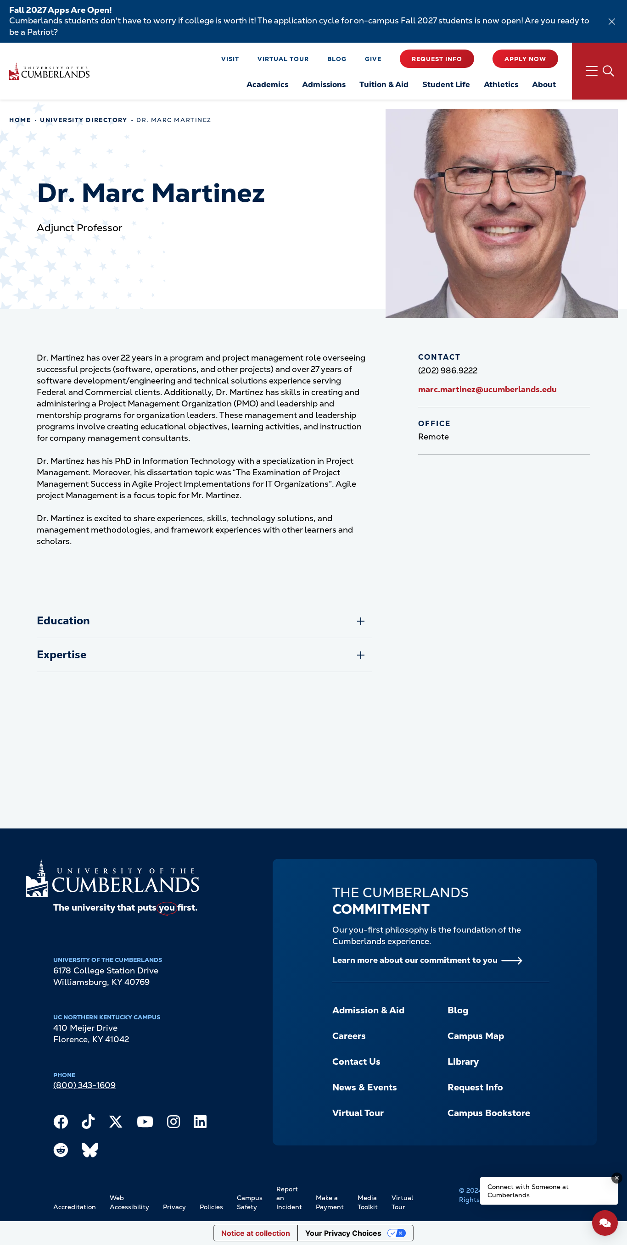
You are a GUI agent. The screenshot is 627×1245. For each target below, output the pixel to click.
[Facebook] (60, 1124)
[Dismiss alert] (612, 21)
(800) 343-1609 (84, 1085)
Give (373, 59)
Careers (349, 1036)
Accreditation (74, 1207)
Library (463, 1061)
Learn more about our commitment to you (415, 960)
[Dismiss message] (616, 1178)
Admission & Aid (368, 1010)
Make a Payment (330, 1202)
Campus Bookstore (489, 1113)
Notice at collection (255, 1233)
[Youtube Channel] (145, 1124)
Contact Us (356, 1061)
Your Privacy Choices (343, 1233)
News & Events (364, 1087)
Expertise (61, 654)
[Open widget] (605, 1223)
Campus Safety (250, 1202)
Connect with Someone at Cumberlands (528, 1191)
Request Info (437, 59)
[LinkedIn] (200, 1124)
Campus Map (476, 1036)
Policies (211, 1207)
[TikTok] (88, 1124)
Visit (230, 59)
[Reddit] (60, 1152)
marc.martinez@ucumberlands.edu (487, 389)
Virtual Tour (283, 59)
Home (20, 120)
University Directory (83, 120)
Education (63, 621)
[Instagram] (173, 1124)
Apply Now (525, 59)
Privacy (174, 1207)
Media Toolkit (368, 1202)
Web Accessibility (129, 1202)
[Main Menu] (599, 71)
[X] (115, 1124)
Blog (337, 59)
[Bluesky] (90, 1152)
